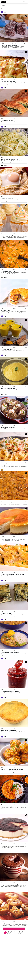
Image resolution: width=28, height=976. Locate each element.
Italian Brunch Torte (5, 310)
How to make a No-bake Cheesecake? (9, 845)
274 (19, 932)
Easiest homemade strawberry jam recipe (10, 691)
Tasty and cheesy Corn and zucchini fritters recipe (12, 769)
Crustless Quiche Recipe (6, 613)
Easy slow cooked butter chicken (8, 271)
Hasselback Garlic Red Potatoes (8, 427)
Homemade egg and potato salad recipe (9, 159)
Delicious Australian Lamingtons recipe (9, 45)
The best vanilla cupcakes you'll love (9, 235)
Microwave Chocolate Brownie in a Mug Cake (10, 884)
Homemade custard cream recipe (8, 388)
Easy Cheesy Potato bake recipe (8, 81)
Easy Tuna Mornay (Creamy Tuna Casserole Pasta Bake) (13, 574)
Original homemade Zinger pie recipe (9, 730)
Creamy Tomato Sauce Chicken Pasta (9, 503)
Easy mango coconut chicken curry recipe (10, 652)
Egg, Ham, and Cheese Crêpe (7, 198)
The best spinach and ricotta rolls (8, 120)
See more (14, 928)
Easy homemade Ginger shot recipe (8, 349)
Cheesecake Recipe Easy (6, 538)
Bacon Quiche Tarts (5, 923)
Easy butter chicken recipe (7, 806)
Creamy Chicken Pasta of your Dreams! (9, 463)
